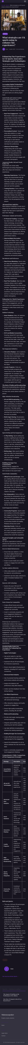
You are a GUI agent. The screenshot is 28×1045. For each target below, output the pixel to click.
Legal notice (4, 1033)
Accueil (3, 5)
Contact (3, 1035)
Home (2, 1025)
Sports (7, 5)
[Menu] (25, 1)
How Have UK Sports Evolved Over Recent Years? (12, 999)
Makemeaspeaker (7, 1015)
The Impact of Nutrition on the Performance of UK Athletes (11, 994)
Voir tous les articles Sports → (10, 976)
